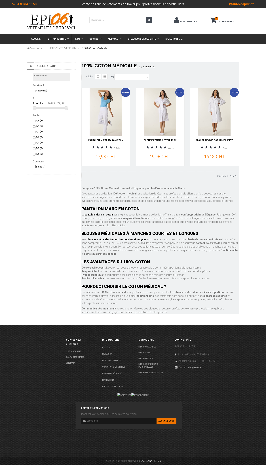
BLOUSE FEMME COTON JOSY (160, 140)
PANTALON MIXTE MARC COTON (105, 140)
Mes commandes (147, 347)
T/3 (39, 137)
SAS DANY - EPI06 (150, 460)
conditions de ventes (113, 367)
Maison (34, 48)
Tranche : (38, 103)
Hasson (41, 90)
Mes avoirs (144, 352)
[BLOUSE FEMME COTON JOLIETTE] (214, 111)
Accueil (106, 347)
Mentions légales (111, 360)
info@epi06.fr (195, 367)
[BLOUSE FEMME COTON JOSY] (160, 111)
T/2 (39, 131)
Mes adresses (145, 358)
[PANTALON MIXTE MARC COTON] (106, 111)
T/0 (39, 120)
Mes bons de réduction (150, 373)
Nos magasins (73, 351)
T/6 (39, 154)
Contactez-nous (75, 357)
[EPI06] (51, 21)
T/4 (39, 142)
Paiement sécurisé (112, 373)
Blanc (40, 167)
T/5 (39, 148)
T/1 (39, 126)
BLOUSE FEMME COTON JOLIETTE (214, 140)
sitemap (70, 363)
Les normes (108, 380)
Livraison (107, 354)
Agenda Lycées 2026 (112, 386)
